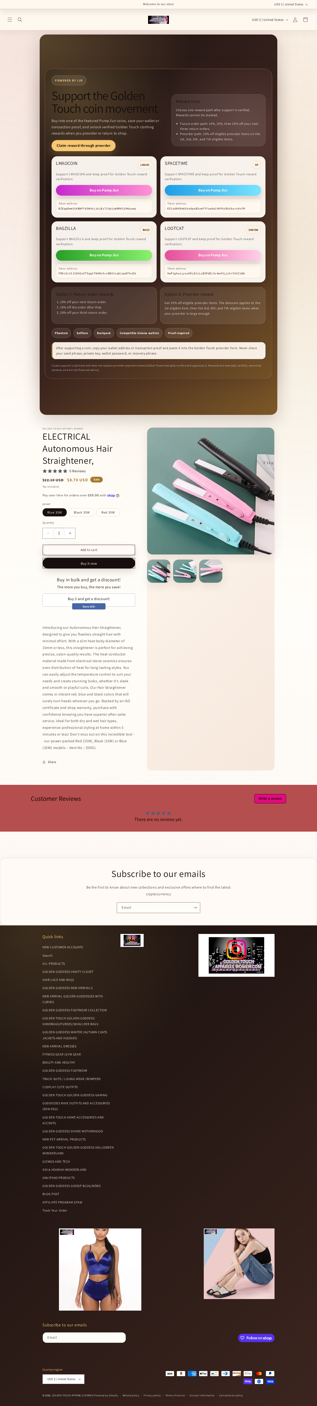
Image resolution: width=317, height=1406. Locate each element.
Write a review (270, 799)
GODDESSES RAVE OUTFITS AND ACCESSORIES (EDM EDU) (76, 1106)
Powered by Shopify (106, 1395)
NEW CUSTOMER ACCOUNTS (62, 947)
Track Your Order (55, 1210)
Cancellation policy (231, 1395)
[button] (10, 20)
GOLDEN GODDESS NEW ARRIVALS (67, 988)
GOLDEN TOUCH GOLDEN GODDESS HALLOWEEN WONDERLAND (78, 1150)
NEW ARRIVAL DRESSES (59, 1046)
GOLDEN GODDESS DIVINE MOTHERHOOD (72, 1131)
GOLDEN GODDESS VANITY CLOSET (68, 972)
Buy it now (89, 563)
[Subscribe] (195, 907)
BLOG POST (50, 1194)
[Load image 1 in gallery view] (159, 571)
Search (47, 955)
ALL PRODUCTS (53, 963)
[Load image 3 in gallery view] (211, 571)
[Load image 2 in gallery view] (185, 571)
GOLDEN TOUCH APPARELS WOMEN (73, 1395)
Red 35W (108, 512)
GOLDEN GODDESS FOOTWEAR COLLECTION (74, 1010)
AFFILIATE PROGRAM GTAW (62, 1202)
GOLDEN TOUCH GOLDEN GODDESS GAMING (74, 1095)
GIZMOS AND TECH (56, 1161)
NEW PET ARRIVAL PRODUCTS (64, 1139)
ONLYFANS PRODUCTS (58, 1178)
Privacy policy (152, 1395)
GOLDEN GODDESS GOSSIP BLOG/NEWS (71, 1186)
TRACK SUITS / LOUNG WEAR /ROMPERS (71, 1079)
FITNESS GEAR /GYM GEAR (61, 1054)
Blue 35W (54, 512)
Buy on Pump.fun (104, 190)
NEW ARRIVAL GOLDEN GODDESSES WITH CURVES (72, 999)
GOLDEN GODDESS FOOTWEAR (64, 1070)
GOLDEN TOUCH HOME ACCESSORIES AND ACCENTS (73, 1120)
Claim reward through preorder (83, 145)
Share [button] (52, 762)
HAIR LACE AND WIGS (58, 980)
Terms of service (175, 1395)
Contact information (202, 1395)
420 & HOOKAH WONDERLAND (64, 1170)
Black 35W (82, 512)
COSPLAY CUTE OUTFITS (60, 1087)
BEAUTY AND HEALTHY (58, 1062)
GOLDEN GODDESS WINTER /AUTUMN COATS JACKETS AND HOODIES (74, 1035)
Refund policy (131, 1395)
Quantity (48, 523)
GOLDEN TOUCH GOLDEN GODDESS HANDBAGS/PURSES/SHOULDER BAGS (70, 1021)
